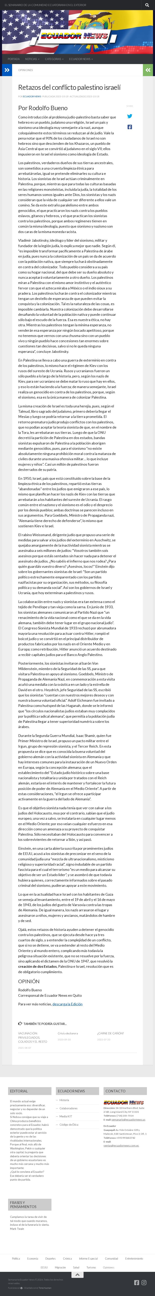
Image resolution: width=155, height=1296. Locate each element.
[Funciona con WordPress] (21, 1288)
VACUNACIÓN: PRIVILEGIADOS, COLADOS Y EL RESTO (32, 1037)
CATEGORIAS (53, 59)
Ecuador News (32, 96)
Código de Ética (69, 1124)
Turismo (91, 1267)
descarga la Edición (67, 1004)
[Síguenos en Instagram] (144, 1283)
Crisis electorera (68, 1033)
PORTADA (14, 59)
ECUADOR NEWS (79, 59)
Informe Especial (88, 1258)
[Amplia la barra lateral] (7, 70)
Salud (76, 1267)
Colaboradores (69, 1108)
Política (16, 1258)
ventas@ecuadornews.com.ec (121, 1145)
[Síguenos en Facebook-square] (137, 1283)
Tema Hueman (45, 1288)
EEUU (44, 1267)
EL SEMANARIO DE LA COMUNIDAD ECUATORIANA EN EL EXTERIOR (45, 5)
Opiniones (25, 70)
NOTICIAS (31, 59)
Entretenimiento (134, 1258)
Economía (32, 1258)
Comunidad (111, 1258)
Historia (64, 1100)
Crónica (67, 1258)
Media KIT (66, 1116)
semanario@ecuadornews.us (128, 1119)
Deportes (50, 1258)
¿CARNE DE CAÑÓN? (110, 1033)
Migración (60, 1267)
